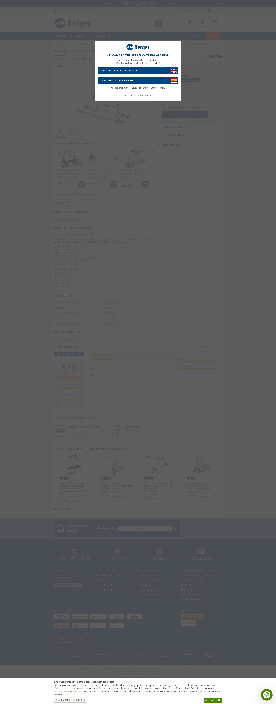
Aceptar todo (213, 700)
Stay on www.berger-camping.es (116, 80)
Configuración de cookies (70, 700)
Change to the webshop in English (118, 71)
